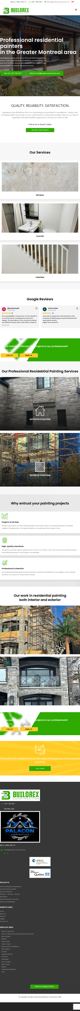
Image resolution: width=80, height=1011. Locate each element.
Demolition (3, 897)
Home (2, 911)
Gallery (2, 919)
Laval (3, 972)
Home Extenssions (6, 892)
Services (3, 916)
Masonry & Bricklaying (7, 902)
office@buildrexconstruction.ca (14, 850)
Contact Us (4, 921)
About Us (3, 914)
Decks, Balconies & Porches (9, 899)
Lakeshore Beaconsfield (8, 889)
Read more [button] (46, 325)
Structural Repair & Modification (11, 887)
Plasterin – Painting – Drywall (9, 894)
